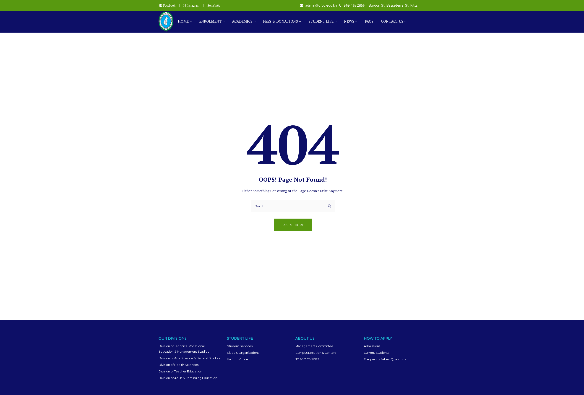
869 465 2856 (354, 5)
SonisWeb (213, 5)
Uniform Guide (237, 359)
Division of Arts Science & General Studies (189, 358)
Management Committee (314, 346)
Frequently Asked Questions (385, 359)
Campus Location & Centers (315, 352)
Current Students (376, 352)
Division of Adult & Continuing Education (188, 378)
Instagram (193, 5)
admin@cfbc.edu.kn (321, 5)
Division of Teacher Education (180, 371)
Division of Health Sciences (178, 365)
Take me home (293, 225)
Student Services (240, 346)
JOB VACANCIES (307, 359)
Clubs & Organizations (243, 352)
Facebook (169, 5)
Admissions (372, 346)
